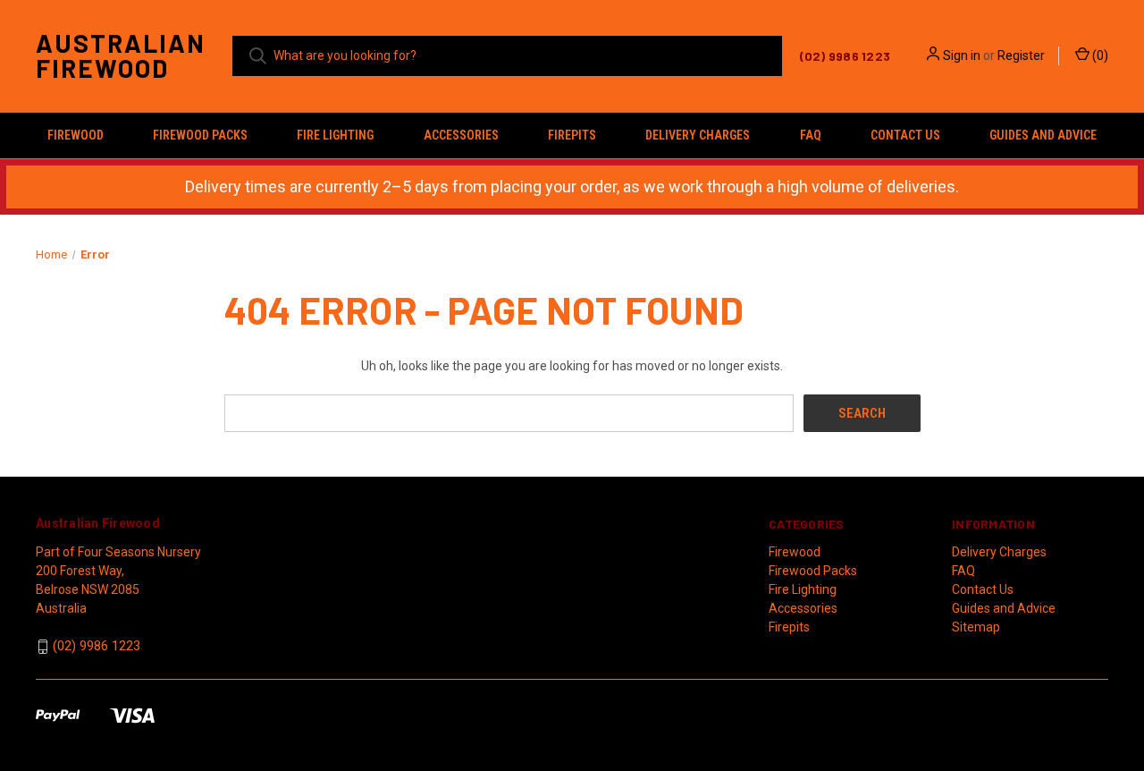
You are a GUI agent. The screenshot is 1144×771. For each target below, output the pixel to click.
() (1098, 55)
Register (1021, 55)
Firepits (572, 135)
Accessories (461, 135)
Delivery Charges (697, 135)
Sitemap (976, 627)
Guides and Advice (1043, 135)
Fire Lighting (335, 135)
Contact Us (905, 135)
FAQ (810, 135)
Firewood (75, 135)
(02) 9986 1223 (96, 647)
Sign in (961, 55)
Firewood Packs (200, 135)
